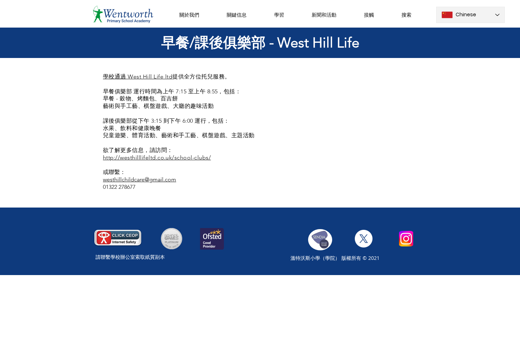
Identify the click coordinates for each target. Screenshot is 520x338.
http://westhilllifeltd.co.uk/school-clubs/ (157, 157)
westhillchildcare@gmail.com (139, 179)
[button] (189, 15)
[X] (363, 238)
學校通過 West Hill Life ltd (137, 76)
